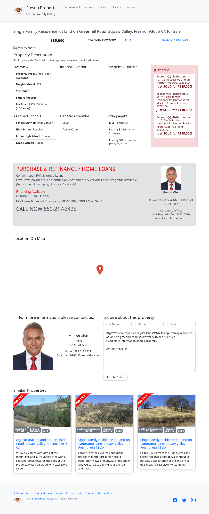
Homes (129, 7)
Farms (117, 7)
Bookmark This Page (175, 39)
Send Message (115, 377)
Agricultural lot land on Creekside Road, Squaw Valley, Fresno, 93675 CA (42, 444)
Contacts (90, 493)
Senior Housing (43, 493)
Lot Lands (103, 7)
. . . (25, 468)
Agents (59, 493)
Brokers (71, 493)
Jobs (80, 493)
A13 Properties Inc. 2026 (42, 498)
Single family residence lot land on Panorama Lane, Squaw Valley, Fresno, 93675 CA (104, 444)
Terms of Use (106, 493)
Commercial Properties (78, 7)
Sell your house (22, 493)
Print (128, 39)
